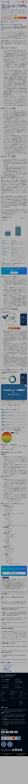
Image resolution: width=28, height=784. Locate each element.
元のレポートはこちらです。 (14, 394)
